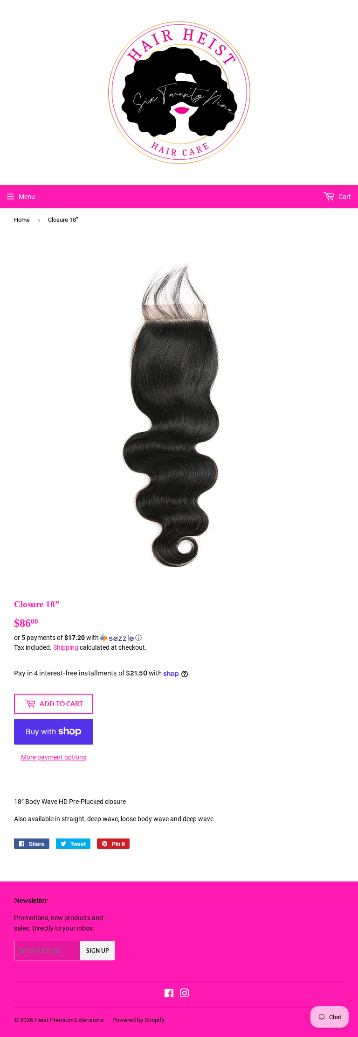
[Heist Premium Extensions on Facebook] (169, 994)
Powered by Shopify (138, 1019)
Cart (344, 196)
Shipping (65, 647)
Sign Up (97, 950)
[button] (179, 637)
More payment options (53, 757)
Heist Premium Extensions (69, 1019)
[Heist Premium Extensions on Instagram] (184, 994)
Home (22, 219)
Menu (27, 196)
